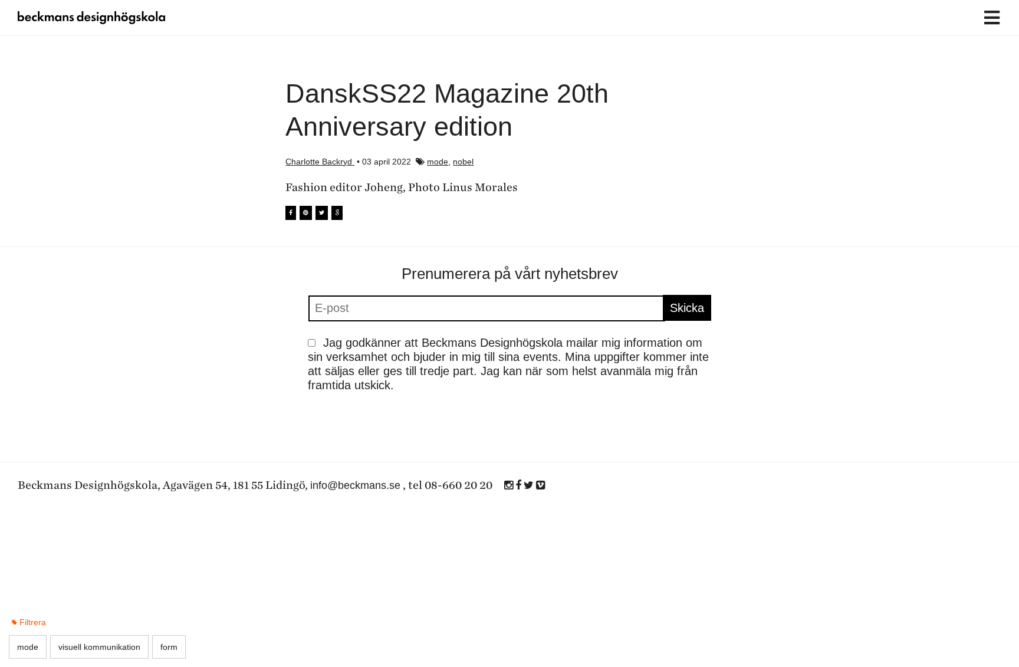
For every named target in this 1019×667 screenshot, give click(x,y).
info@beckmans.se (355, 485)
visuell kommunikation (99, 647)
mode (437, 161)
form (168, 647)
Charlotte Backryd (319, 161)
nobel (463, 161)
